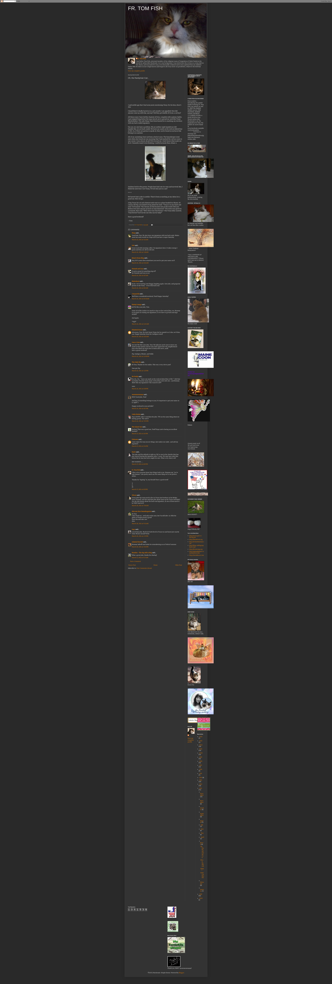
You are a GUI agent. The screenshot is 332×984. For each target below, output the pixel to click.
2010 (200, 894)
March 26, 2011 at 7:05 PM (140, 421)
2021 (200, 749)
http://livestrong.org (196, 549)
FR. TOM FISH (145, 8)
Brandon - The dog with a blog (142, 552)
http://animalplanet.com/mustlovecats (196, 552)
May (202, 833)
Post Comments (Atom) (144, 568)
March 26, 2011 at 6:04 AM (140, 263)
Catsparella (135, 294)
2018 (200, 761)
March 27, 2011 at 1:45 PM (140, 433)
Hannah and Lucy (137, 269)
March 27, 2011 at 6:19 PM (140, 464)
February (202, 883)
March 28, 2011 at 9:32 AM (140, 523)
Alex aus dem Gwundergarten (141, 511)
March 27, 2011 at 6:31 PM (140, 489)
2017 (200, 765)
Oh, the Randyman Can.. (202, 852)
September (202, 814)
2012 (200, 784)
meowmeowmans (137, 394)
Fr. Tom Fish (142, 59)
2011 (200, 788)
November (202, 801)
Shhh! (202, 869)
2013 (200, 780)
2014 (200, 777)
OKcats (134, 495)
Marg (133, 233)
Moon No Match (202, 863)
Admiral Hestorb (137, 542)
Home (156, 565)
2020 (200, 753)
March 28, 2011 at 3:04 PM (140, 547)
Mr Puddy (135, 376)
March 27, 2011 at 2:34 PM (140, 446)
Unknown (135, 439)
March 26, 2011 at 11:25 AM (140, 324)
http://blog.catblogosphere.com (196, 546)
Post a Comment (135, 561)
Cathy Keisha (136, 414)
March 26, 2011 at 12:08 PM (140, 356)
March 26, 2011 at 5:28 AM (140, 252)
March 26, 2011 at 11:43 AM (140, 336)
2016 (200, 769)
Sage (133, 529)
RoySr (134, 452)
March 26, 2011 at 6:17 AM (140, 275)
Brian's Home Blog (138, 258)
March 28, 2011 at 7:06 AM (140, 505)
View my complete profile (136, 71)
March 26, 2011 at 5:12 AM (140, 239)
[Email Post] (152, 225)
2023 (200, 741)
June (202, 829)
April (202, 837)
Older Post (178, 565)
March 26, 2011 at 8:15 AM (140, 288)
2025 (200, 736)
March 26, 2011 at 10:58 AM (140, 299)
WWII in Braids (202, 875)
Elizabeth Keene (137, 330)
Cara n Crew (136, 342)
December (202, 794)
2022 (200, 745)
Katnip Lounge (137, 304)
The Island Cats (137, 427)
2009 (201, 898)
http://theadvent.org (196, 539)
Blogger (181, 973)
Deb (133, 245)
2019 (200, 757)
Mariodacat (135, 281)
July (202, 825)
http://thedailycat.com (196, 555)
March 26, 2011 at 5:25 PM (140, 371)
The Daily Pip (136, 362)
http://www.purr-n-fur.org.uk (195, 536)
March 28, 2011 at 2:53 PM (140, 536)
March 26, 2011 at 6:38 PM (140, 389)
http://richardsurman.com (196, 542)
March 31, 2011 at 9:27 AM (140, 557)
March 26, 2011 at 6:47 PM (140, 408)
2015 (200, 773)
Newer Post (132, 565)
